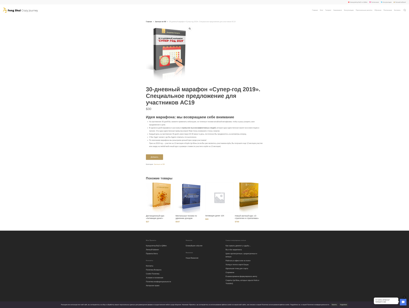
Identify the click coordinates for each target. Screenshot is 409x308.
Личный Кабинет (152, 250)
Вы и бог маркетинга (234, 250)
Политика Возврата (153, 270)
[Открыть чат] (403, 302)
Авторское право (152, 285)
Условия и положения (154, 278)
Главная (149, 21)
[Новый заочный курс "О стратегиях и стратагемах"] (249, 198)
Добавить (154, 157)
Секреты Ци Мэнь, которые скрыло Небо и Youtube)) (242, 281)
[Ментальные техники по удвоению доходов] (190, 198)
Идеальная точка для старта (237, 268)
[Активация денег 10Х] (219, 198)
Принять (334, 304)
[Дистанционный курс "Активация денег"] (160, 198)
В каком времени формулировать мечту (241, 276)
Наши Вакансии (192, 258)
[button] (190, 29)
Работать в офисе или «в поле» (238, 261)
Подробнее (343, 304)
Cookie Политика (152, 274)
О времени (230, 272)
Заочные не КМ (160, 21)
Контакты (149, 266)
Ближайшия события (194, 246)
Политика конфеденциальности (158, 282)
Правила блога (152, 253)
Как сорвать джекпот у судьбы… (238, 246)
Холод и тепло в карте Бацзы (237, 264)
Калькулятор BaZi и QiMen (156, 246)
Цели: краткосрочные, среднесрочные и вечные (241, 255)
